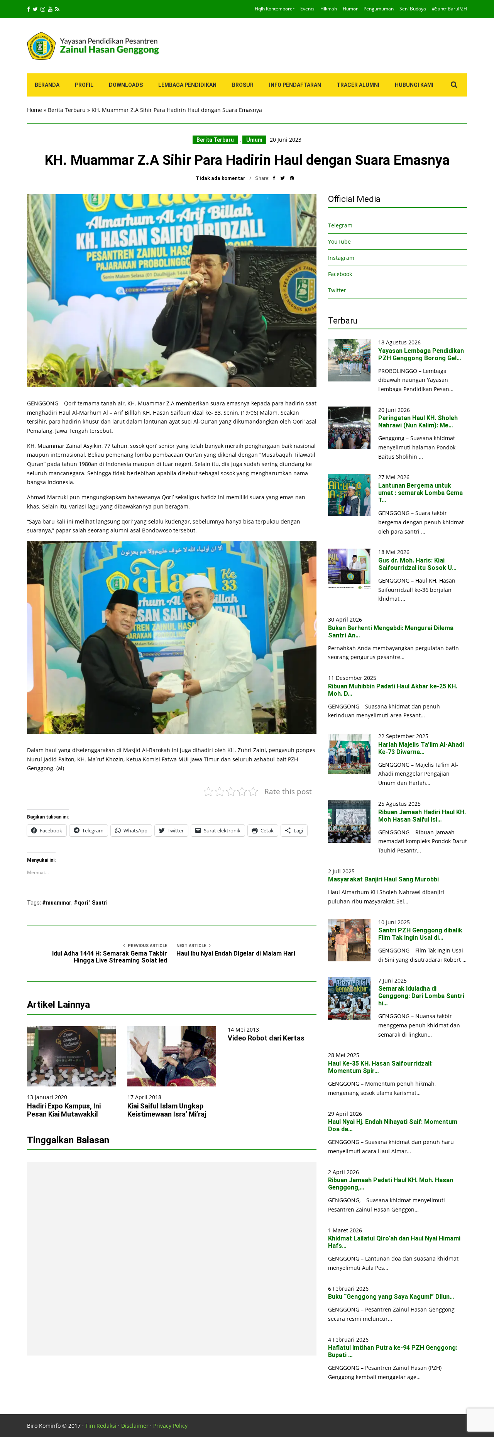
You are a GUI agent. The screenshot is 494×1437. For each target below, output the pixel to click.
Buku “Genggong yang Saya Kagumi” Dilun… (391, 1296)
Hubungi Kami (414, 85)
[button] (171, 290)
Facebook (340, 274)
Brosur (243, 85)
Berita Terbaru (67, 110)
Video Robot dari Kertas (266, 1038)
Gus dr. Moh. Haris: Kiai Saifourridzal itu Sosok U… (417, 564)
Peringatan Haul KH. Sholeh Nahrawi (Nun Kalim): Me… (418, 421)
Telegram (340, 225)
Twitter (337, 290)
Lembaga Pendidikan (187, 85)
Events (307, 8)
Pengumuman (379, 8)
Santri (100, 903)
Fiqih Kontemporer (274, 8)
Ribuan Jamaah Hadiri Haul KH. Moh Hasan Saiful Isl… (422, 815)
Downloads (126, 85)
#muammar (56, 903)
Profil (84, 85)
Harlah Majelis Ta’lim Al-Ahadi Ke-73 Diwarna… (421, 748)
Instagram (341, 257)
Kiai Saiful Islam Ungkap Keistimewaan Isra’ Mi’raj (166, 1110)
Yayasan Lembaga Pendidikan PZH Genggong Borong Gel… (421, 354)
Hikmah (328, 8)
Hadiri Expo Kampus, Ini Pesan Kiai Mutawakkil (64, 1110)
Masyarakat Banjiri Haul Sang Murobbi (383, 879)
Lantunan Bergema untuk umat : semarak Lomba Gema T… (420, 493)
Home (34, 110)
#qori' (82, 903)
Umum (254, 140)
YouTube (339, 241)
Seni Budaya (412, 8)
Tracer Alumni (358, 85)
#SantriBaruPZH (449, 8)
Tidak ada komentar (220, 178)
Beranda (47, 85)
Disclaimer (135, 1425)
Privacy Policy (170, 1425)
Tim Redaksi (101, 1425)
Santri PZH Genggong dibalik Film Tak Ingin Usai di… (420, 934)
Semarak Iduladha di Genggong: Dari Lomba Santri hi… (421, 996)
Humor (350, 8)
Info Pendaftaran (295, 85)
